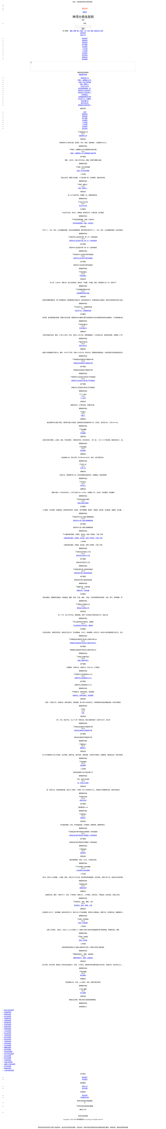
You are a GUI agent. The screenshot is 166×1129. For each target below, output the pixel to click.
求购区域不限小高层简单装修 (83, 573)
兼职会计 (83, 748)
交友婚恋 (84, 47)
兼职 (71, 31)
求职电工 (83, 818)
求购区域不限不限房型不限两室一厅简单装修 (83, 835)
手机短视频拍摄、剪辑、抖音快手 (83, 223)
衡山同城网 (7, 1058)
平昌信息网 (7, 1041)
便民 (92, 31)
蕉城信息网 (7, 1014)
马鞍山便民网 (8, 1062)
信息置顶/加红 (84, 1097)
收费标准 (84, 57)
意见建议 (84, 1079)
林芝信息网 (7, 1066)
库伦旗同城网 (8, 1051)
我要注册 (84, 8)
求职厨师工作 (83, 135)
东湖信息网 (7, 1060)
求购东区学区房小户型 (83, 555)
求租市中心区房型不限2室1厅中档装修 (83, 380)
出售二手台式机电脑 (83, 170)
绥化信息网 (7, 1016)
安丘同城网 (7, 1045)
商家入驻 (84, 1086)
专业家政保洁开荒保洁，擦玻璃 (83, 625)
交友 (88, 31)
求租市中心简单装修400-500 (83, 678)
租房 (81, 31)
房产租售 (84, 44)
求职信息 (84, 42)
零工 (78, 31)
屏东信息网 (7, 1037)
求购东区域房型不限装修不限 (83, 730)
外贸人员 (83, 468)
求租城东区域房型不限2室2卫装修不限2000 (83, 643)
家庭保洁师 (83, 888)
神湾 (101, 31)
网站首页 (84, 38)
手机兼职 (83, 433)
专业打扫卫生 (83, 205)
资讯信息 (84, 55)
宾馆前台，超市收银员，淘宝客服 (83, 695)
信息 (84, 23)
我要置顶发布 (83, 74)
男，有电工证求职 (83, 783)
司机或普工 (83, 275)
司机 (83, 713)
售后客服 (83, 975)
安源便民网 (7, 1018)
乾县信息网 (7, 1027)
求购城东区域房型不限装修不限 (83, 363)
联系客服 (84, 59)
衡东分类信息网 (9, 1010)
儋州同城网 (7, 1049)
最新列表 (83, 108)
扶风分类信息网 (9, 1054)
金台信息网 (7, 1056)
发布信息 (84, 128)
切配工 (83, 415)
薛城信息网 (7, 1068)
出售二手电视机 (83, 923)
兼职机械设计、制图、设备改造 (83, 958)
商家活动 (97, 31)
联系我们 (84, 1077)
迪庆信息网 (7, 1043)
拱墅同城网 (7, 1029)
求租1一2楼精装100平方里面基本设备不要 (83, 153)
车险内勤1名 (83, 328)
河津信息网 (7, 1035)
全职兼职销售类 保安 (83, 293)
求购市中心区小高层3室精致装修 (83, 520)
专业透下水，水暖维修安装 (83, 310)
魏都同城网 (7, 1047)
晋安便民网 (7, 1022)
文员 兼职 (83, 993)
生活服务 (84, 53)
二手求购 (84, 51)
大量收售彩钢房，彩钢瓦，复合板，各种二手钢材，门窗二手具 (83, 538)
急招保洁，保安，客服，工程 (83, 905)
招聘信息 (84, 40)
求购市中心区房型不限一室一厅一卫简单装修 (83, 240)
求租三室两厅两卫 (83, 660)
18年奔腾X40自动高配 (83, 870)
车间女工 (83, 485)
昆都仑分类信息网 (9, 1064)
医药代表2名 (83, 345)
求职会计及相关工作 (83, 608)
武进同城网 (7, 1024)
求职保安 (83, 853)
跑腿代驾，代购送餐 (83, 590)
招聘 (74, 31)
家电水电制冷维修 (83, 503)
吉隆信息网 (7, 1020)
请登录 (85, 12)
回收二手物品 (83, 940)
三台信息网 (7, 1031)
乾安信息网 (7, 1039)
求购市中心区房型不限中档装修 (83, 258)
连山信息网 (7, 1033)
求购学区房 (83, 800)
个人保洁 (83, 398)
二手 (85, 31)
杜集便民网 (7, 1012)
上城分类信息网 (9, 1070)
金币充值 (84, 1088)
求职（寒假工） (83, 188)
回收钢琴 (83, 765)
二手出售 (84, 49)
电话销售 (83, 450)
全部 (84, 112)
